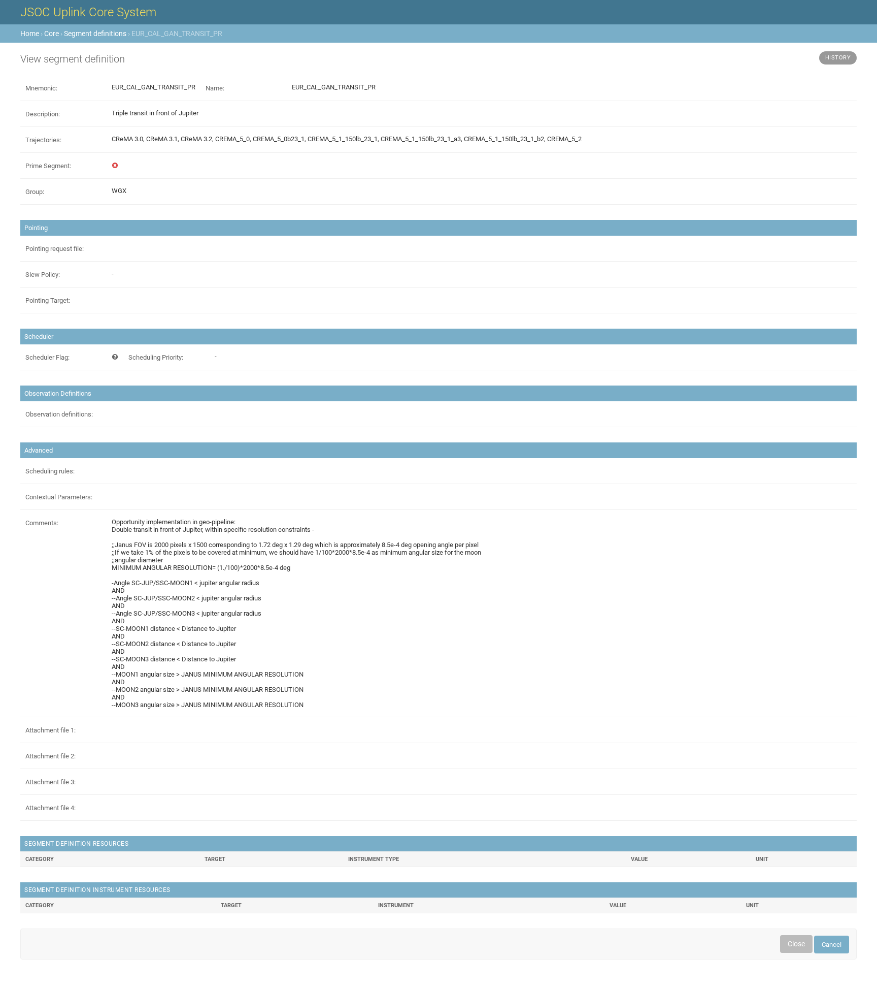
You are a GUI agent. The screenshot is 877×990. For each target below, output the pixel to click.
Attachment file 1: (50, 730)
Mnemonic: (41, 88)
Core (51, 33)
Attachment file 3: (50, 782)
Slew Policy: (42, 274)
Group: (34, 192)
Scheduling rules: (50, 471)
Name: (215, 88)
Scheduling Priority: (155, 357)
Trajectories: (43, 140)
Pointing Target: (47, 300)
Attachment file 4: (50, 808)
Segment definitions (95, 33)
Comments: (41, 523)
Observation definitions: (59, 414)
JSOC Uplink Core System (88, 12)
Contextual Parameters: (58, 497)
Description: (42, 114)
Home (29, 33)
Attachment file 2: (50, 756)
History (838, 57)
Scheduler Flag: (47, 357)
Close (796, 944)
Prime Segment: (48, 166)
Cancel (831, 944)
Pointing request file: (54, 248)
